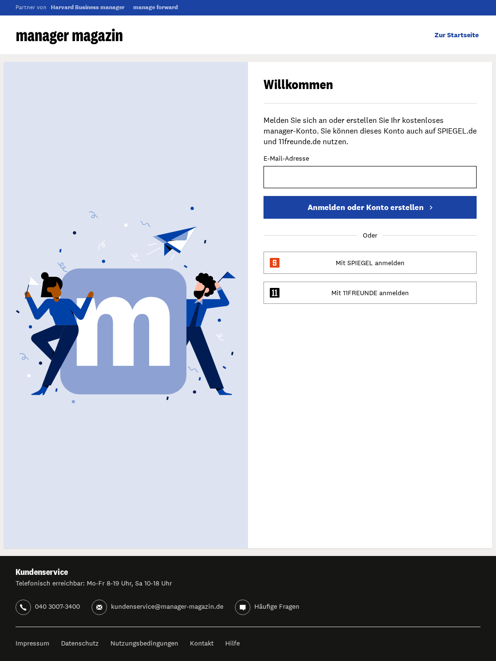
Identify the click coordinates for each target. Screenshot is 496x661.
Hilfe (232, 643)
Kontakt (202, 643)
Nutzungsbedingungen (144, 643)
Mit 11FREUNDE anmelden (370, 292)
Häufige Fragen (276, 606)
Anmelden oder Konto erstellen (366, 207)
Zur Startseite (456, 34)
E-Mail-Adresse (286, 159)
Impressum (32, 643)
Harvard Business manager (87, 7)
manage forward (155, 7)
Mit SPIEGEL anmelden (370, 262)
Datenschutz (80, 643)
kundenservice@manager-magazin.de (167, 606)
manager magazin (69, 37)
